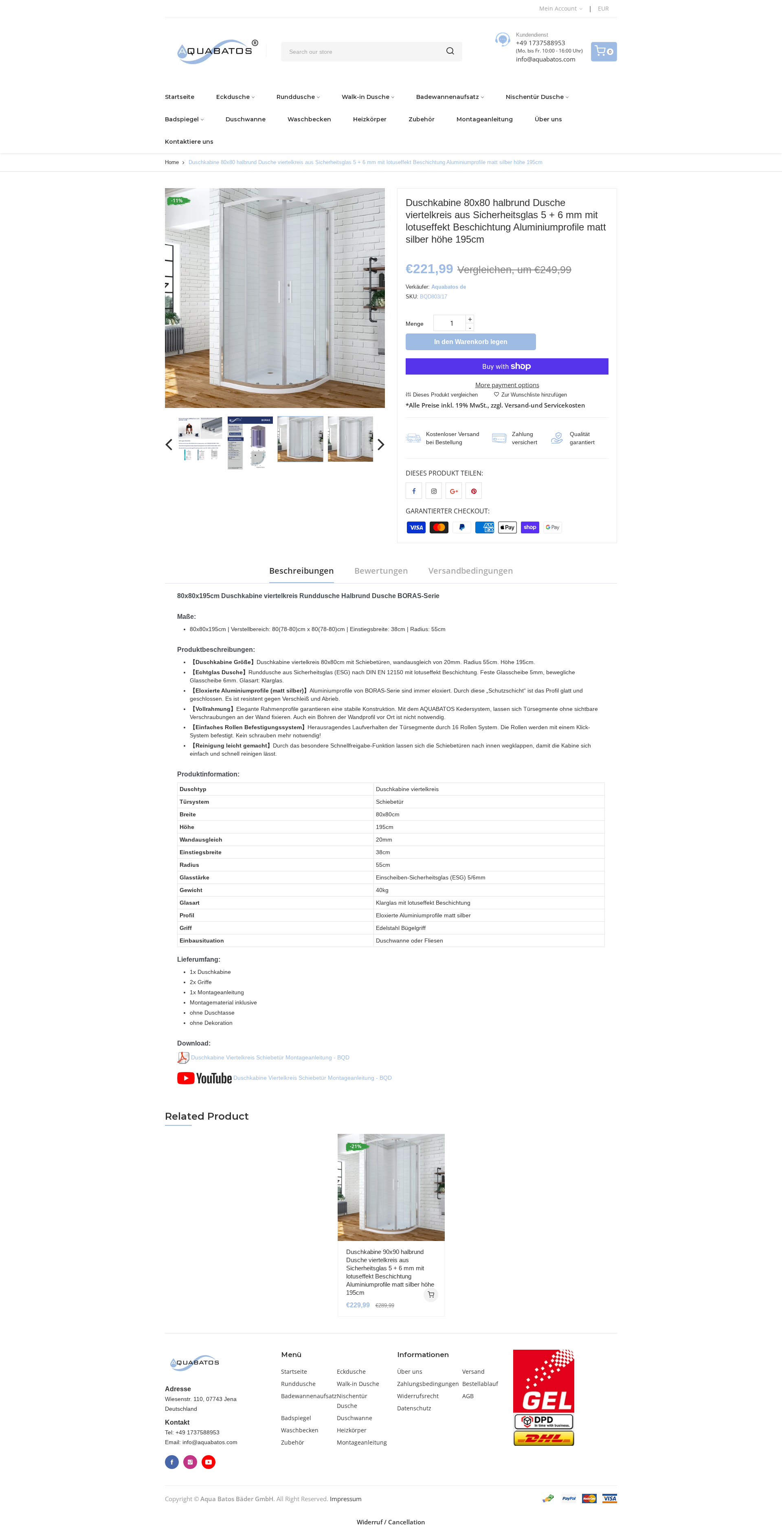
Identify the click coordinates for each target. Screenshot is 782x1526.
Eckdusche (233, 97)
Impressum (346, 1499)
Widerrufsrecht (418, 1396)
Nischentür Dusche (535, 97)
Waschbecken (309, 119)
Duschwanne (246, 119)
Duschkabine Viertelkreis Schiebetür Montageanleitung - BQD (269, 1057)
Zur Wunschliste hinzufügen (534, 395)
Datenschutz (414, 1408)
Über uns (548, 119)
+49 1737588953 (540, 43)
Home (172, 162)
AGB (468, 1396)
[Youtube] (208, 1462)
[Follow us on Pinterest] (474, 490)
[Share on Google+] (454, 490)
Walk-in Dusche (365, 97)
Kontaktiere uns (189, 141)
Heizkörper (370, 119)
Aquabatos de (448, 287)
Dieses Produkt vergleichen (445, 395)
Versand (473, 1371)
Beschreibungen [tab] (301, 570)
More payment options (507, 385)
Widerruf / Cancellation (391, 1522)
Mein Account (558, 8)
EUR (603, 8)
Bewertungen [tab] (381, 570)
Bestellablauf (480, 1384)
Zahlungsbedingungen (428, 1384)
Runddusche (296, 97)
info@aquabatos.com (546, 59)
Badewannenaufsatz (447, 97)
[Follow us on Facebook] (414, 490)
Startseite (179, 97)
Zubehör (422, 119)
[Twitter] (190, 1462)
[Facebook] (172, 1462)
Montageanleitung (485, 119)
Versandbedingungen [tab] (470, 570)
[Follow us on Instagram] (434, 490)
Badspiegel (182, 119)
